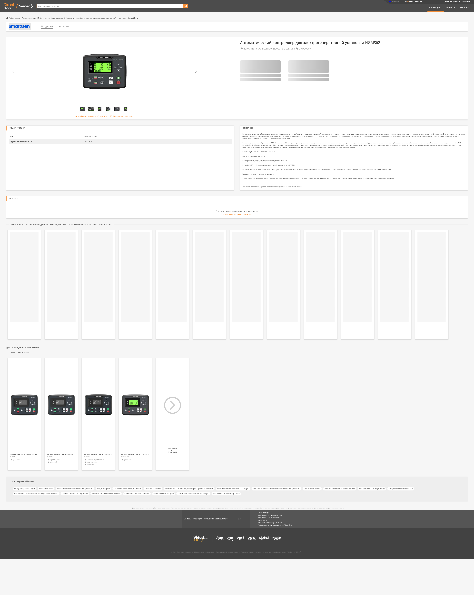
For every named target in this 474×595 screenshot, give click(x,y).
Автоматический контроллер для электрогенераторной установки (189, 489)
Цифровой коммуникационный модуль (106, 494)
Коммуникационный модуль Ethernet (127, 489)
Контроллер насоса (46, 489)
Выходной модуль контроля (163, 494)
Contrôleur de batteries (153, 489)
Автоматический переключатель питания (339, 489)
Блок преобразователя (312, 489)
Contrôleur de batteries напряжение (75, 494)
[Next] (196, 71)
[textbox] (110, 6)
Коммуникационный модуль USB (401, 489)
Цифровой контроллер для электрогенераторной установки (36, 494)
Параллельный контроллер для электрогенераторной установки (276, 489)
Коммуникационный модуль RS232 (372, 489)
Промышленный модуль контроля (136, 494)
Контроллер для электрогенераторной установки (75, 489)
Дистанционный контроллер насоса (226, 494)
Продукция (434, 8)
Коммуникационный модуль (24, 489)
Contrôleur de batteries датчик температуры (193, 494)
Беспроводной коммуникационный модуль (233, 489)
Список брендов (263, 513)
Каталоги (450, 8)
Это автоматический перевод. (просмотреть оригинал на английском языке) (272, 187)
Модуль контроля (103, 489)
